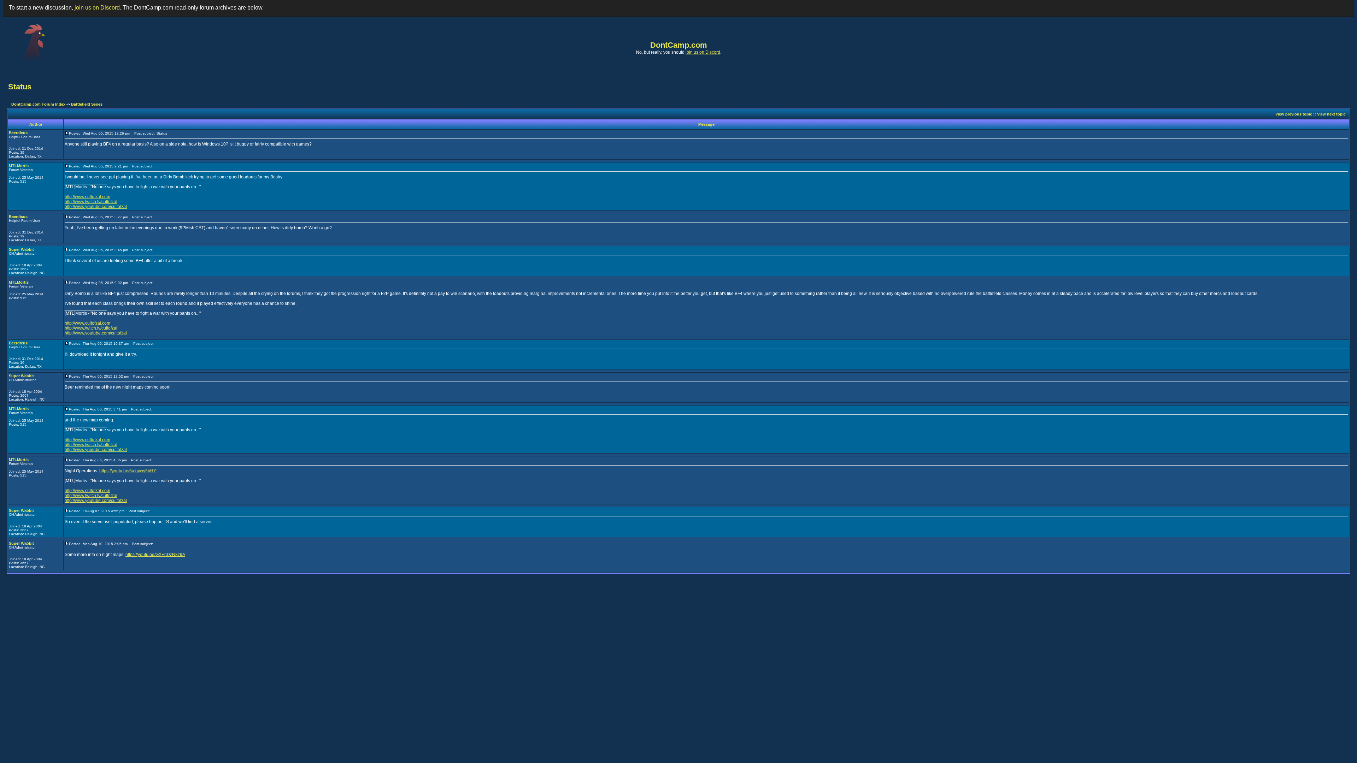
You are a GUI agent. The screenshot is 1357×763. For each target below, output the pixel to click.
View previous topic (1293, 114)
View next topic (1331, 114)
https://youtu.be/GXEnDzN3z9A (155, 554)
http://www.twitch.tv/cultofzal (91, 201)
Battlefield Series (86, 104)
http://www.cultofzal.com (87, 196)
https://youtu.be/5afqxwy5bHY (127, 470)
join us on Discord (97, 8)
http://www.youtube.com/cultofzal (96, 206)
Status (19, 86)
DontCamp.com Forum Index (38, 104)
